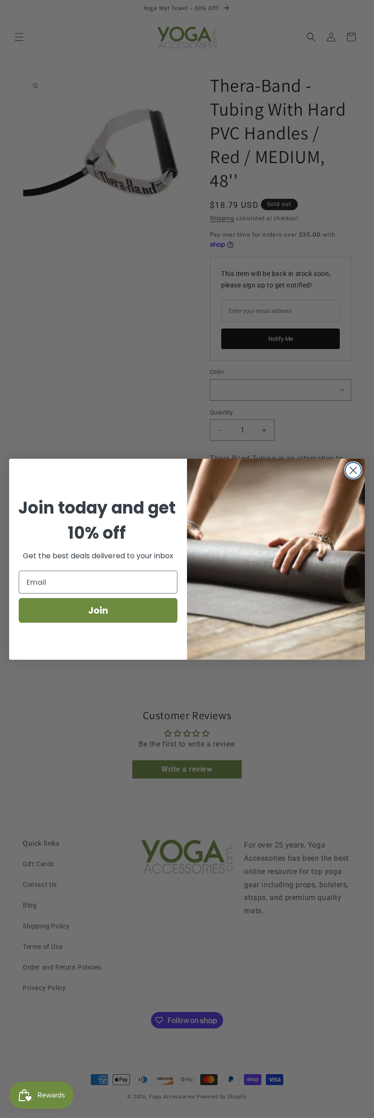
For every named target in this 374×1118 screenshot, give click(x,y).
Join (98, 610)
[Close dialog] (353, 470)
